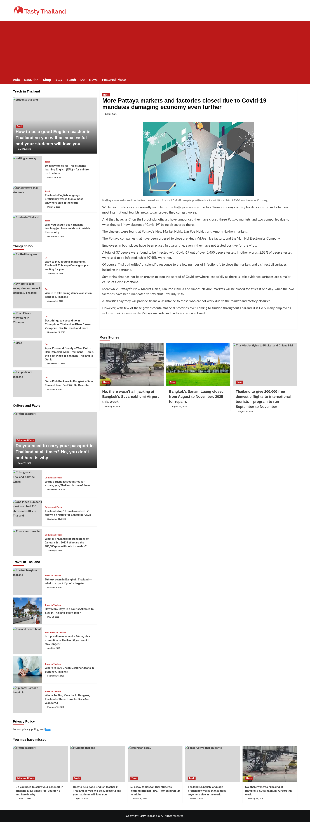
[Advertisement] (155, 48)
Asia (16, 80)
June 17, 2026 (24, 463)
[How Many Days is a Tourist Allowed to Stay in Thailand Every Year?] (27, 611)
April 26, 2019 (53, 648)
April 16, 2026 (24, 149)
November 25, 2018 (56, 332)
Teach (71, 80)
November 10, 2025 (56, 489)
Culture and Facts (25, 440)
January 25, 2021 (55, 273)
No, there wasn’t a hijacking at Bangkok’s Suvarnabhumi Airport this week (130, 397)
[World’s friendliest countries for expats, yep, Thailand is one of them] (27, 483)
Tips (47, 633)
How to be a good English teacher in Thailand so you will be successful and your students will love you (53, 137)
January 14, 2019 (55, 301)
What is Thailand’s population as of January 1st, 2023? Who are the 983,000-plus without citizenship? (67, 542)
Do (82, 80)
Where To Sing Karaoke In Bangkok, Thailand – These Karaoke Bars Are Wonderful (67, 699)
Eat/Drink (31, 80)
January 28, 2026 (112, 406)
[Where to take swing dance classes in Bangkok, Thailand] (27, 295)
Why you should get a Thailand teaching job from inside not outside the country (67, 228)
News (93, 80)
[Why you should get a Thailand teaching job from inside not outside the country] (27, 228)
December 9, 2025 (55, 236)
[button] (295, 80)
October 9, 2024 (54, 587)
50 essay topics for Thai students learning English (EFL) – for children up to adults (67, 169)
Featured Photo (114, 80)
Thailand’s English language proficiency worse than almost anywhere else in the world (64, 199)
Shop (47, 80)
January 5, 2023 (54, 550)
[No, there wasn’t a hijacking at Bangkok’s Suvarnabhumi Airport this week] (132, 364)
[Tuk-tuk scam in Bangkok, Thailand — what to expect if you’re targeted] (27, 581)
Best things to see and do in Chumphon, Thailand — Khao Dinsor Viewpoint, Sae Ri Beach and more (68, 324)
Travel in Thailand (53, 576)
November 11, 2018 (56, 364)
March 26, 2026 (54, 177)
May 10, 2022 (53, 617)
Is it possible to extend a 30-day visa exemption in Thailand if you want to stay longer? (67, 640)
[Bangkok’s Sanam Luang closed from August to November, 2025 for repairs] (198, 364)
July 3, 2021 (111, 114)
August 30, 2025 (179, 406)
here (48, 729)
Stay (58, 80)
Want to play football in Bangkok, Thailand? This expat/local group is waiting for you (67, 265)
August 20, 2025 (245, 411)
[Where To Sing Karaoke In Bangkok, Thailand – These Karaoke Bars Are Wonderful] (27, 699)
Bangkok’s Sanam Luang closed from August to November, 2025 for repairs (196, 397)
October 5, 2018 (54, 389)
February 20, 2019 (55, 676)
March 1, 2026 (53, 207)
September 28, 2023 (56, 519)
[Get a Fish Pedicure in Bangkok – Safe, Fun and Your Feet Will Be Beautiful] (27, 383)
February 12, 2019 (55, 707)
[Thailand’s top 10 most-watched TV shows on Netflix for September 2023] (27, 513)
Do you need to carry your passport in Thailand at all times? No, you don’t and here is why (55, 451)
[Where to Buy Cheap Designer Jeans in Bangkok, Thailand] (27, 669)
